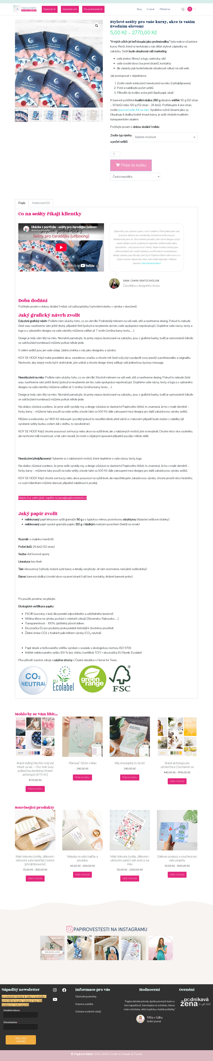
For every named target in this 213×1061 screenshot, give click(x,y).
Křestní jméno (10, 1022)
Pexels (138, 1054)
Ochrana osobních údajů (88, 1011)
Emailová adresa (12, 1010)
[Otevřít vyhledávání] (183, 9)
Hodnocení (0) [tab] (41, 203)
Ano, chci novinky (20, 1040)
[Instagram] (55, 990)
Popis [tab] (21, 203)
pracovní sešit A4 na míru (133, 110)
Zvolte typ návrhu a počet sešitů (121, 138)
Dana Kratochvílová (150, 263)
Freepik (125, 1054)
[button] (97, 26)
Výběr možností (177, 781)
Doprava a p (81, 1004)
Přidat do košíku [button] (35, 788)
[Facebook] (64, 990)
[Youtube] (55, 999)
